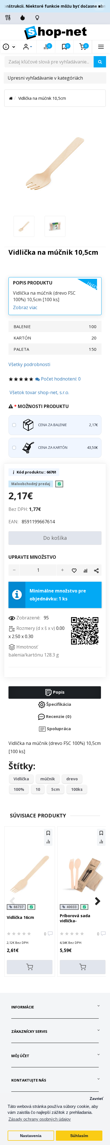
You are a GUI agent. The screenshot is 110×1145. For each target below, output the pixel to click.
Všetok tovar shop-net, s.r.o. (39, 392)
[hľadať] (100, 61)
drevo (72, 778)
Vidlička (21, 778)
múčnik (47, 778)
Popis (58, 692)
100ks (77, 789)
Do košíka (55, 537)
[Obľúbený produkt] (73, 570)
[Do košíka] (29, 967)
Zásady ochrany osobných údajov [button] (39, 1119)
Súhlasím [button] (79, 1136)
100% (19, 789)
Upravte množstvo (32, 557)
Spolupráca (58, 728)
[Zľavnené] (22, 17)
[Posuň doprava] (97, 901)
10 (38, 789)
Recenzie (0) (58, 716)
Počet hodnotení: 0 (60, 379)
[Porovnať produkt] (85, 570)
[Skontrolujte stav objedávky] (37, 17)
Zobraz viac (25, 307)
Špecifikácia (58, 704)
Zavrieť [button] (97, 1099)
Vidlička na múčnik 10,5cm (42, 98)
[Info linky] (8, 17)
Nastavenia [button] (30, 1136)
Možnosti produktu (43, 406)
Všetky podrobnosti (29, 364)
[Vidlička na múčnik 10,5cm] (24, 226)
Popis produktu (32, 283)
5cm (55, 789)
